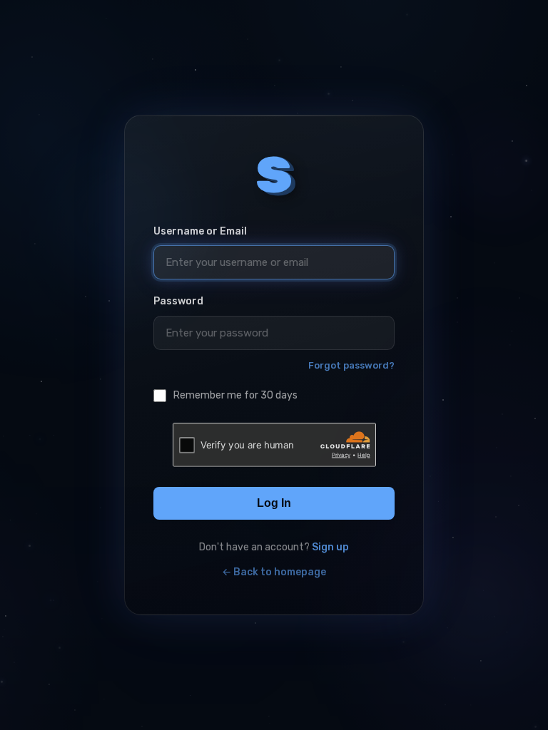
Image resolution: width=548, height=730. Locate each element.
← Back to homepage (274, 572)
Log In (274, 503)
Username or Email (200, 231)
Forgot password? (351, 365)
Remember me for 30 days (235, 395)
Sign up (330, 547)
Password (178, 301)
